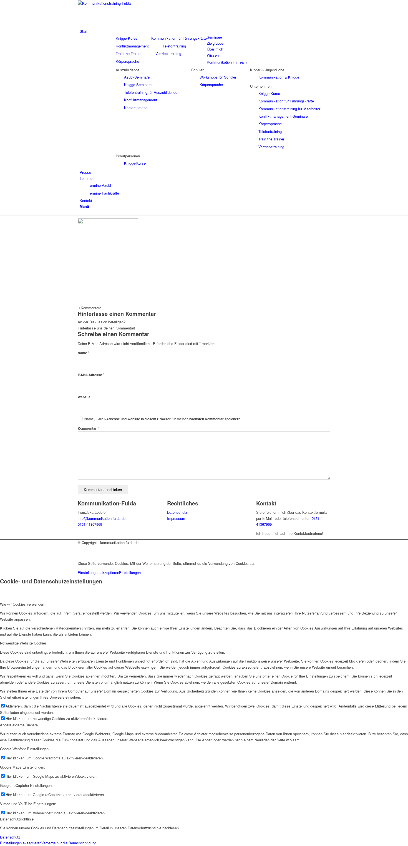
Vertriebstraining (168, 53)
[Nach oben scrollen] (1, 554)
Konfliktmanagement (132, 46)
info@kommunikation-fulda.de (101, 518)
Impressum (176, 518)
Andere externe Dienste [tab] (19, 724)
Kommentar (88, 428)
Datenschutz (177, 512)
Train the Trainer (129, 53)
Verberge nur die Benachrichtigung (68, 842)
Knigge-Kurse (126, 38)
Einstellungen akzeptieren (98, 572)
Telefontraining (174, 46)
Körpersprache (127, 61)
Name (83, 353)
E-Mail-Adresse (91, 374)
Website (84, 397)
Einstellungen (130, 572)
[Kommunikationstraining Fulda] (119, 3)
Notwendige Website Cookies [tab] (23, 643)
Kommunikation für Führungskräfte (179, 38)
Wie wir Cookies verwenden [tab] (22, 604)
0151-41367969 (90, 524)
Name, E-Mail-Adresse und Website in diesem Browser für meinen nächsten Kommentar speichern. (162, 419)
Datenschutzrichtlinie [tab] (17, 819)
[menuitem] (205, 31)
